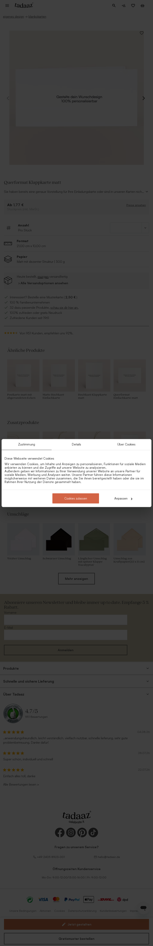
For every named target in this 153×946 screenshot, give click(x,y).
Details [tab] (76, 444)
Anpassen (121, 498)
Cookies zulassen (75, 498)
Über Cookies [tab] (126, 444)
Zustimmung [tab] (26, 444)
